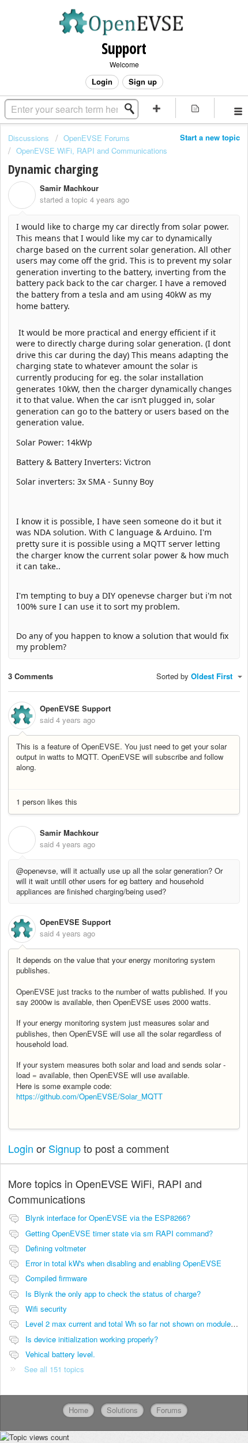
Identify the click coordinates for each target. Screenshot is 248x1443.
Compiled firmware (56, 1278)
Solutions (122, 1409)
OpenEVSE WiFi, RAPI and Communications (91, 150)
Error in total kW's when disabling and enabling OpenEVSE (123, 1263)
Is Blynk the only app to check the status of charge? (113, 1293)
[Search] (132, 109)
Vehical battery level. (60, 1354)
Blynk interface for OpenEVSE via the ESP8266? (107, 1217)
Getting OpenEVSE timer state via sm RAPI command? (119, 1233)
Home (78, 1409)
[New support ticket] (156, 108)
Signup (64, 1148)
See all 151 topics (54, 1369)
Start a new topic (210, 137)
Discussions (28, 137)
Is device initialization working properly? (91, 1339)
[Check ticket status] (195, 108)
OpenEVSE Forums (96, 137)
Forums (169, 1409)
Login (20, 1148)
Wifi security (46, 1308)
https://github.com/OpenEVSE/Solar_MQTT (89, 1096)
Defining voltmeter (55, 1248)
